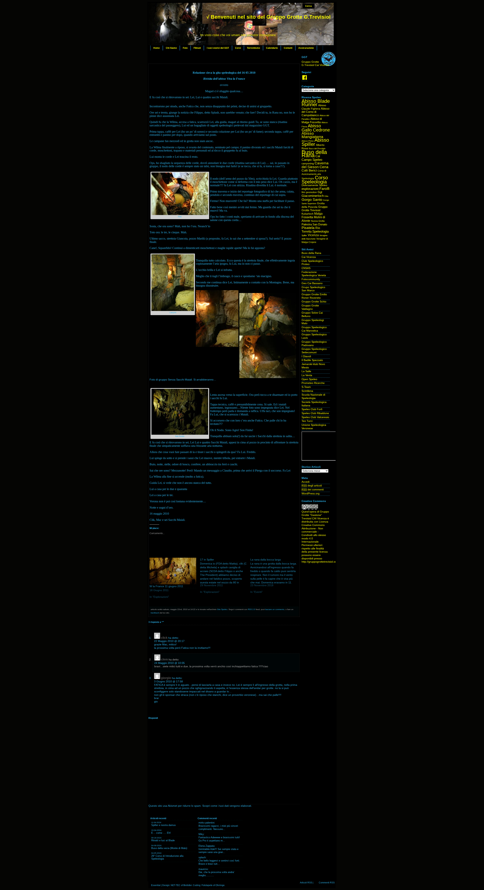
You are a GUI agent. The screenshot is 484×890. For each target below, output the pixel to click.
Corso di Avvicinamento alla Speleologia (314, 174)
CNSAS (306, 268)
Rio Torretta (311, 229)
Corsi (238, 48)
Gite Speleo (222, 609)
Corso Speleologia (315, 180)
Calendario (272, 48)
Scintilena (307, 391)
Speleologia (320, 231)
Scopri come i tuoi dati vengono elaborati (226, 805)
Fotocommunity (311, 279)
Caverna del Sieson (315, 165)
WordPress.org (311, 493)
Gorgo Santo (312, 200)
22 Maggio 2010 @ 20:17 (169, 641)
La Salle (306, 371)
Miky (201, 834)
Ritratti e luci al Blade (163, 840)
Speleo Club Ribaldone (315, 413)
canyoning (308, 163)
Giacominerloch (313, 196)
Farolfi (324, 189)
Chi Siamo (171, 48)
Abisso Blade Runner (316, 102)
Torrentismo (253, 48)
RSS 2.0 (251, 609)
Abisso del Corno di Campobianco (315, 112)
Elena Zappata (206, 845)
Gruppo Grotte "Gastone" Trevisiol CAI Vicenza (315, 515)
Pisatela (308, 228)
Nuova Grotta (318, 221)
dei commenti (313, 489)
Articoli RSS (306, 882)
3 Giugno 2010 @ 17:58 (168, 681)
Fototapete (207, 885)
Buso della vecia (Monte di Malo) (169, 848)
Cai (317, 156)
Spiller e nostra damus (163, 825)
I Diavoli (306, 356)
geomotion (311, 192)
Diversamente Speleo (314, 185)
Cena (324, 167)
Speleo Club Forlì (312, 409)
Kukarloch (307, 213)
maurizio (203, 869)
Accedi (305, 481)
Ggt (320, 192)
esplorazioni (310, 189)
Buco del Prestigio (317, 148)
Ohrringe (220, 885)
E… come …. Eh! (161, 832)
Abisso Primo (308, 141)
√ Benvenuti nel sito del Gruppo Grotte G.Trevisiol (268, 17)
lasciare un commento (274, 609)
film (303, 192)
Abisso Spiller (315, 142)
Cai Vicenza (309, 257)
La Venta (307, 375)
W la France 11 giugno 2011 (166, 586)
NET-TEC (175, 885)
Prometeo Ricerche (313, 383)
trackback (155, 613)
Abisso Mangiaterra (312, 135)
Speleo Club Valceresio (315, 417)
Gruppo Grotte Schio (314, 301)
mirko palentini (206, 822)
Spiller (304, 235)
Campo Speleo (312, 160)
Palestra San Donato (314, 224)
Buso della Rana (314, 154)
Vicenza (313, 235)
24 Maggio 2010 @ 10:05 (169, 663)
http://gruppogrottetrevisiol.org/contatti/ (325, 561)
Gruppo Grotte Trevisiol (314, 208)
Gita (326, 196)
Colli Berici (309, 170)
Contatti (288, 48)
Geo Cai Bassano (312, 283)
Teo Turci (307, 421)
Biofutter (187, 885)
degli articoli (312, 485)
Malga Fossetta (312, 215)
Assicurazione (306, 48)
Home (156, 48)
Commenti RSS (327, 882)
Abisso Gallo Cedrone (316, 127)
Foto (185, 48)
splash (202, 857)
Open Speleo (309, 379)
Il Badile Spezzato (312, 360)
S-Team (306, 387)
